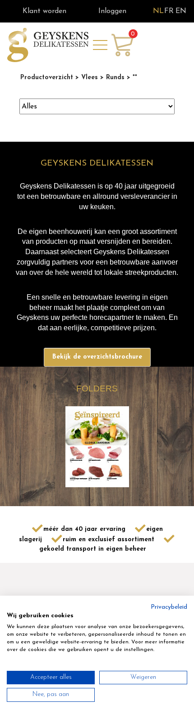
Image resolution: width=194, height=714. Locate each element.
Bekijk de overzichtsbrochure (97, 357)
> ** (131, 77)
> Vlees (85, 77)
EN (181, 11)
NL (158, 11)
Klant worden (44, 11)
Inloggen (112, 11)
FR (169, 11)
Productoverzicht (46, 77)
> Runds (111, 77)
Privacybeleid (169, 607)
